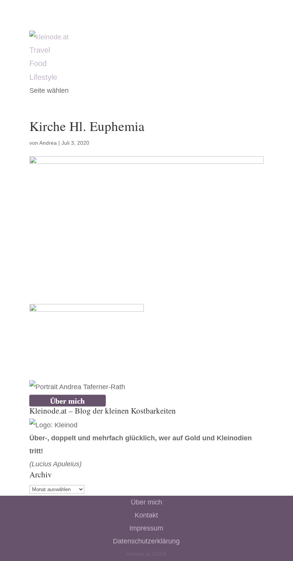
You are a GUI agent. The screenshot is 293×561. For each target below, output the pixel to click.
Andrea (48, 143)
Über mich (146, 502)
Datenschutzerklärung (146, 541)
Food (38, 63)
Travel (39, 50)
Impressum (146, 528)
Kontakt (146, 515)
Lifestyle (43, 77)
